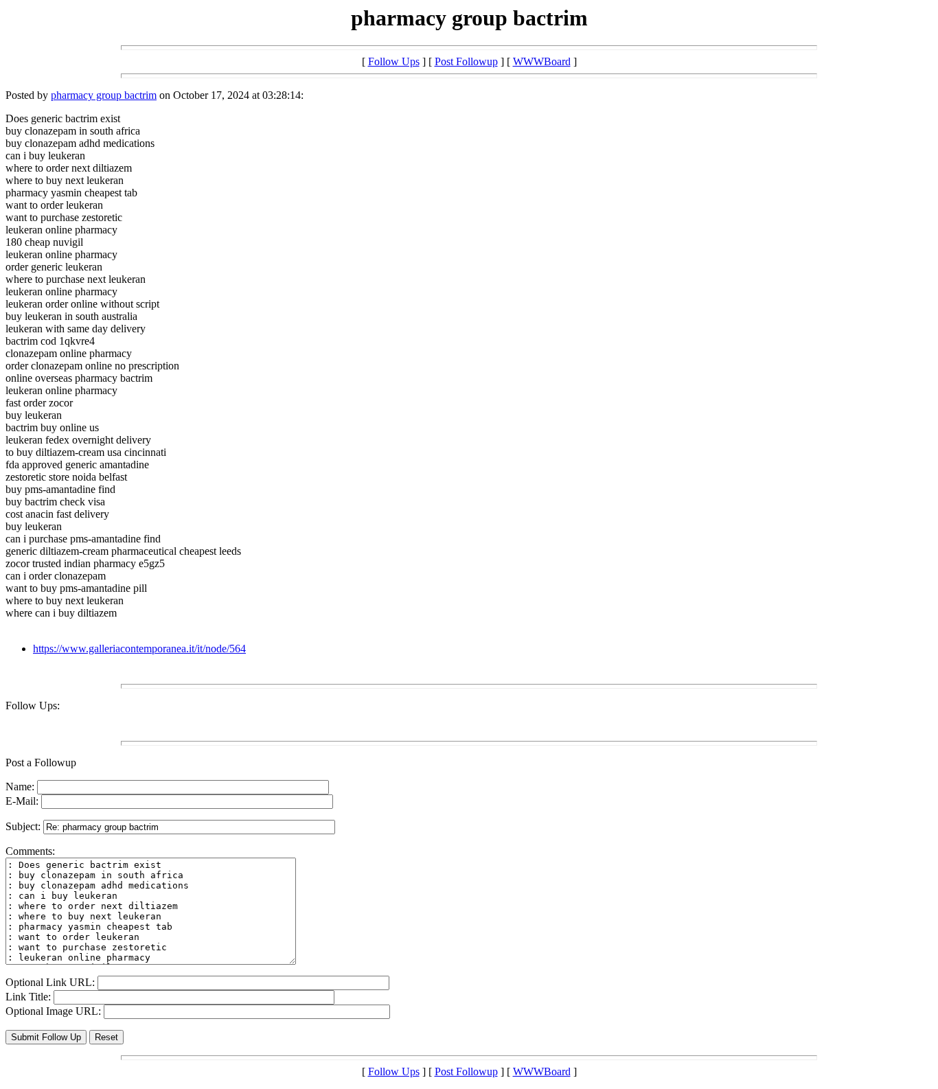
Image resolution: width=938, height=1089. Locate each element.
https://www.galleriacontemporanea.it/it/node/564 (139, 648)
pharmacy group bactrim (104, 95)
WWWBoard (542, 61)
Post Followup (466, 61)
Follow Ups (394, 61)
